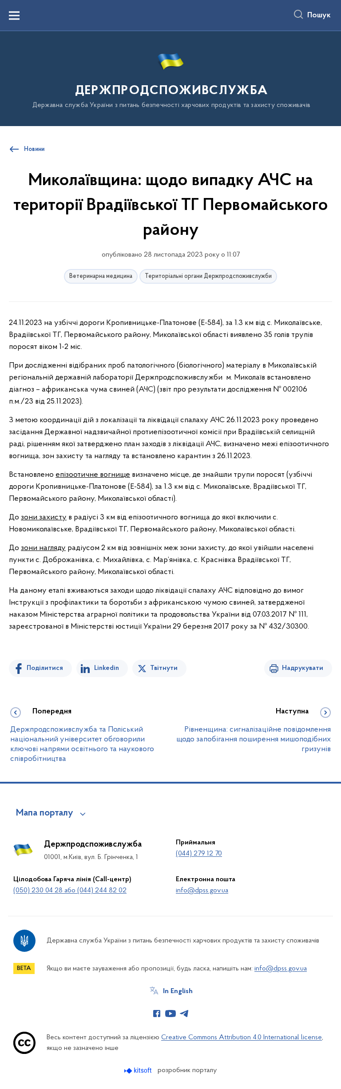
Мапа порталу (44, 813)
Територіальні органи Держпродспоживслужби (208, 276)
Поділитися (45, 668)
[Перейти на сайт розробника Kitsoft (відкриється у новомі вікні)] (138, 1070)
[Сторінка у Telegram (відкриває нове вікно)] (184, 1013)
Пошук (319, 16)
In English (178, 991)
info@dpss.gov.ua (202, 890)
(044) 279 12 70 (199, 853)
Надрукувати (302, 668)
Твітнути (164, 668)
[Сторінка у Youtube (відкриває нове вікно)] (170, 1013)
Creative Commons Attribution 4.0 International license (241, 1037)
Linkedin (106, 668)
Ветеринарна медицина (100, 276)
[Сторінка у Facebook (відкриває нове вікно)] (156, 1013)
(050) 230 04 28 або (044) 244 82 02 (70, 890)
